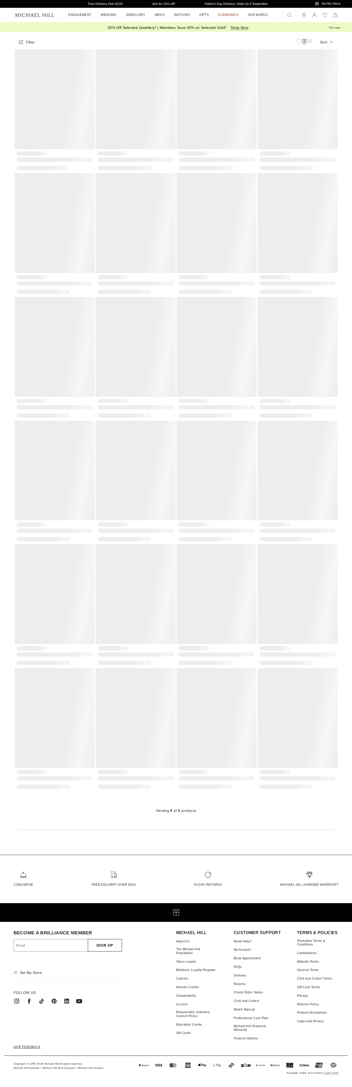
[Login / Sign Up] (314, 15)
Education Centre (189, 1024)
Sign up (104, 945)
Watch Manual (244, 1009)
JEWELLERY (135, 15)
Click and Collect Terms (314, 978)
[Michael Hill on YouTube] (79, 1001)
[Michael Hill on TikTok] (42, 1001)
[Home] (34, 15)
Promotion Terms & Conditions (311, 942)
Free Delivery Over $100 (105, 4)
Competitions (307, 953)
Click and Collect (246, 1001)
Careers (182, 978)
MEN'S (160, 15)
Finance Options (246, 1038)
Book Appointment (247, 958)
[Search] (289, 15)
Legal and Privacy (310, 1021)
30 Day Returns (208, 885)
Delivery (240, 975)
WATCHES (182, 15)
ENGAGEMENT (79, 15)
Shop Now (239, 27)
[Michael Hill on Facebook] (29, 1001)
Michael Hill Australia (27, 1067)
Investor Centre (187, 987)
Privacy (302, 996)
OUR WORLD (258, 15)
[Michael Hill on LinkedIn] (67, 1001)
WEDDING (108, 15)
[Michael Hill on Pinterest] (54, 1001)
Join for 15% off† (164, 4)
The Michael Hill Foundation (188, 951)
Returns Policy (308, 1004)
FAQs (238, 967)
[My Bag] (335, 15)
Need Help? (243, 941)
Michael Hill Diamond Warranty (309, 885)
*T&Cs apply (334, 28)
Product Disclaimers (312, 1012)
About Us (183, 941)
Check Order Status (248, 992)
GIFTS (204, 15)
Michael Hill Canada (90, 1067)
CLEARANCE (228, 15)
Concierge (23, 885)
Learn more (331, 1072)
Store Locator (186, 961)
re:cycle (182, 1004)
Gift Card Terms (308, 987)
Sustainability (186, 996)
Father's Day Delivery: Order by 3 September (236, 4)
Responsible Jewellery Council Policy (193, 1014)
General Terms (308, 970)
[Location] (304, 15)
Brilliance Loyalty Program (195, 970)
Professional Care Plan (251, 1018)
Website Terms (308, 961)
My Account (242, 950)
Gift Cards (183, 1033)
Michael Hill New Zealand (59, 1067)
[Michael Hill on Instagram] (17, 1001)
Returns (239, 984)
